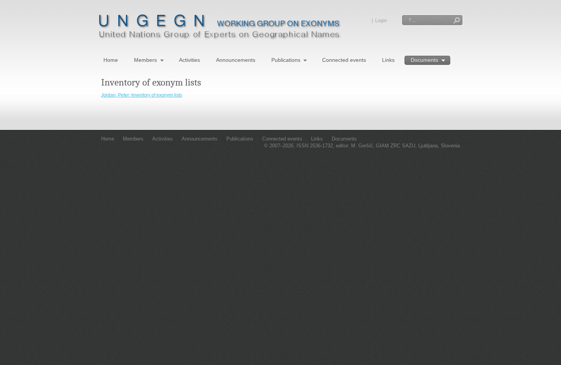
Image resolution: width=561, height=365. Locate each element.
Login (381, 20)
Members (145, 61)
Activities (189, 60)
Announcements (235, 60)
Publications (285, 61)
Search (456, 21)
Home (110, 60)
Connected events (344, 60)
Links (388, 60)
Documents (424, 61)
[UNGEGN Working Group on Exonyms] (219, 38)
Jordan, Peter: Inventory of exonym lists (141, 95)
